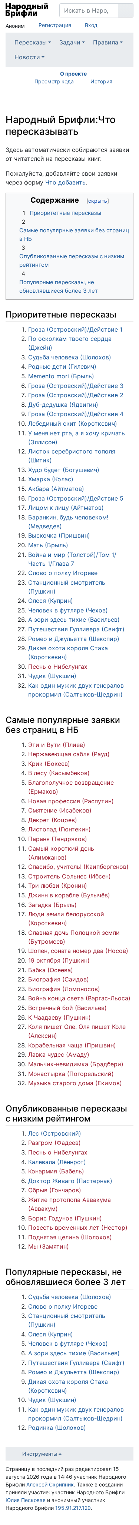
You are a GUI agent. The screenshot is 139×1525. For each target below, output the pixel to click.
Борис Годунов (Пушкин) (65, 1218)
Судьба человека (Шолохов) (69, 357)
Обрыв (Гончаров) (54, 1190)
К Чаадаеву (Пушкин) (59, 1017)
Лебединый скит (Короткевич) (72, 423)
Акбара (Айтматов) (56, 488)
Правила (105, 42)
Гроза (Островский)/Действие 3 (75, 385)
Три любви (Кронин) (57, 885)
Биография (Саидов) (58, 979)
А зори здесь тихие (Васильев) (74, 619)
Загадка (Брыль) (52, 904)
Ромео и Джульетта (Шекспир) (73, 638)
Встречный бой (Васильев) (67, 1007)
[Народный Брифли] (27, 10)
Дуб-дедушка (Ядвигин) (63, 404)
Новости (27, 57)
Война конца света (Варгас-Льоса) (79, 998)
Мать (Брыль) (48, 545)
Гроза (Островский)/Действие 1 (75, 329)
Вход (91, 25)
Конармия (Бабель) (56, 1171)
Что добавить (65, 182)
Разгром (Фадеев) (54, 1142)
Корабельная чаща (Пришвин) (72, 1045)
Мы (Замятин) (48, 1246)
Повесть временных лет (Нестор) (78, 1227)
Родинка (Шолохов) (57, 1427)
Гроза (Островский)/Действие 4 (75, 414)
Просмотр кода (54, 81)
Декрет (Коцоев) (52, 820)
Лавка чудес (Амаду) (58, 1054)
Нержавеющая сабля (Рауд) (69, 754)
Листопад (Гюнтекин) (59, 829)
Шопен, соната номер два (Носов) (78, 950)
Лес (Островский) (54, 1133)
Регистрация (55, 25)
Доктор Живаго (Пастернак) (70, 1181)
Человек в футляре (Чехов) (68, 610)
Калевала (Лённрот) (57, 1162)
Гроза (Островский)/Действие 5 (75, 498)
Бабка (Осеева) (50, 970)
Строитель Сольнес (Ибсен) (69, 876)
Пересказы (30, 42)
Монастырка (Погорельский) (71, 1073)
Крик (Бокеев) (49, 763)
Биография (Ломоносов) (64, 989)
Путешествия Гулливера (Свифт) (76, 629)
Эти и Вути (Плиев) (56, 744)
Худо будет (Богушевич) (63, 470)
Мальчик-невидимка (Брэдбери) (75, 1064)
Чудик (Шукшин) (52, 676)
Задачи (69, 42)
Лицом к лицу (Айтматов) (66, 507)
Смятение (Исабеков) (60, 810)
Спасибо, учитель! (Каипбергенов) (78, 866)
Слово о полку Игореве (62, 573)
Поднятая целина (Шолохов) (70, 1237)
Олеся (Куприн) (50, 600)
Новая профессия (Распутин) (71, 801)
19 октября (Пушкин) (59, 960)
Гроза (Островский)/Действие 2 (75, 395)
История (101, 81)
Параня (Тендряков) (57, 839)
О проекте (73, 73)
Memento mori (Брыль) (61, 376)
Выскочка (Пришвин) (59, 535)
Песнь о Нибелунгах (57, 666)
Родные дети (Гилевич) (62, 366)
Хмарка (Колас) (50, 479)
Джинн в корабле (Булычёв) (69, 895)
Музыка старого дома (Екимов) (75, 1083)
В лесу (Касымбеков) (59, 773)
